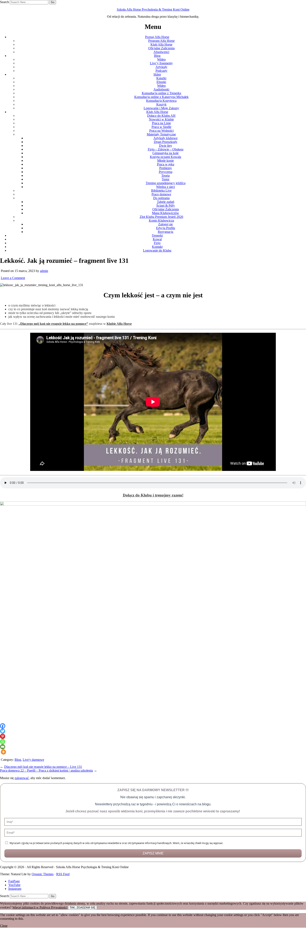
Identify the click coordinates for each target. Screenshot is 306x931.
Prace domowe (161, 194)
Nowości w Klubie (161, 119)
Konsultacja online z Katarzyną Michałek (161, 97)
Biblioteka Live (161, 190)
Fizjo (157, 243)
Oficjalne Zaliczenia (161, 48)
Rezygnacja (165, 231)
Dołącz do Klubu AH (161, 115)
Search (4, 2)
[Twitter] (2, 731)
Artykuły (161, 67)
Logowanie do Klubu (157, 250)
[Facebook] (2, 726)
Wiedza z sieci (165, 187)
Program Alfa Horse (161, 40)
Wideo (161, 59)
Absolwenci (161, 52)
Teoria (165, 175)
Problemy (165, 168)
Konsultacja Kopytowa (161, 100)
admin (44, 271)
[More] (3, 752)
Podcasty (161, 70)
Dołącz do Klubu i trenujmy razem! (153, 495)
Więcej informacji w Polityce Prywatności (39, 907)
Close (3, 925)
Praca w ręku (165, 164)
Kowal (157, 239)
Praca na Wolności (161, 130)
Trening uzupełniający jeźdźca (165, 183)
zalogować (22, 778)
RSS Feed (63, 874)
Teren (165, 179)
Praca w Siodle (161, 127)
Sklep (157, 74)
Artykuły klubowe (165, 138)
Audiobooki (161, 89)
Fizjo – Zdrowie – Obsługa (165, 149)
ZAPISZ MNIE (153, 853)
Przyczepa (165, 172)
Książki (161, 78)
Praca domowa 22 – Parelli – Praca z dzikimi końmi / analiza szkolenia (46, 770)
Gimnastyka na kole (165, 153)
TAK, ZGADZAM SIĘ (82, 907)
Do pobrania (161, 198)
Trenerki (157, 235)
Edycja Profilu (165, 228)
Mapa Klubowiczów (165, 213)
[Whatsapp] (2, 741)
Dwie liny (165, 145)
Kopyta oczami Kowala (165, 157)
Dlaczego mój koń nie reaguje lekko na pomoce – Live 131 (43, 766)
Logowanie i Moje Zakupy (161, 108)
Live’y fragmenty (161, 63)
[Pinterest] (2, 736)
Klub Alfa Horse (161, 44)
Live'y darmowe (33, 759)
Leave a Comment (13, 278)
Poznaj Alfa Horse (157, 37)
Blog (157, 55)
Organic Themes (42, 874)
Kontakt (157, 246)
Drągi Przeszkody (165, 142)
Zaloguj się (165, 224)
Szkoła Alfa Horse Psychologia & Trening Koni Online (153, 9)
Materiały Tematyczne (161, 134)
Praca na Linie (161, 123)
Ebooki (161, 82)
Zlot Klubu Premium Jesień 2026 (161, 216)
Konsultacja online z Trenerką (161, 93)
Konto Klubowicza (161, 220)
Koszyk (161, 104)
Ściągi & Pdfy (165, 205)
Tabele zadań (165, 202)
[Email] (2, 746)
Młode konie (165, 160)
